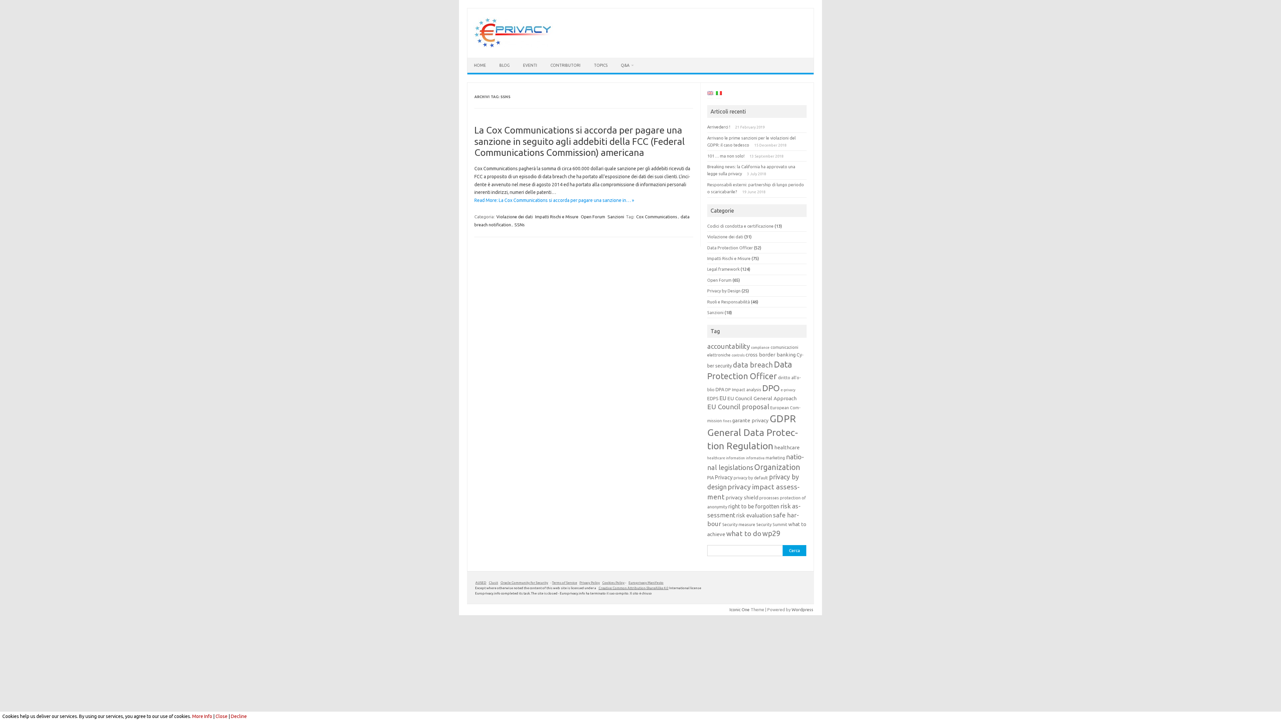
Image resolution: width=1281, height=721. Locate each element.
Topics (600, 65)
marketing (775, 457)
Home (480, 65)
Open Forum (593, 216)
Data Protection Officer (730, 247)
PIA (710, 477)
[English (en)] (710, 94)
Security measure (738, 524)
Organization (777, 467)
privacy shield (742, 497)
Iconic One (740, 609)
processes (769, 497)
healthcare (787, 447)
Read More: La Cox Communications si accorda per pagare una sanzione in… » (554, 200)
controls (738, 355)
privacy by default (751, 477)
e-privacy (788, 390)
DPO (771, 388)
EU (723, 398)
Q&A (625, 65)
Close (222, 716)
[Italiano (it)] (719, 94)
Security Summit (771, 524)
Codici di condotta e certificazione (740, 226)
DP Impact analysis (743, 389)
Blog (504, 65)
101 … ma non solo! (726, 156)
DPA (720, 389)
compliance (760, 347)
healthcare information (726, 458)
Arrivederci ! (718, 127)
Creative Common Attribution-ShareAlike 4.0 (633, 588)
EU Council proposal (738, 407)
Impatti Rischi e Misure (556, 216)
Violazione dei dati (514, 216)
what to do (743, 533)
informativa (755, 458)
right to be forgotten (753, 506)
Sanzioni (615, 216)
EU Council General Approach (762, 398)
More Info (202, 716)
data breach (753, 365)
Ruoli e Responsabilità (728, 301)
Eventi (530, 65)
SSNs (519, 224)
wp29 (771, 533)
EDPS (713, 398)
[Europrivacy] (513, 46)
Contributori (565, 65)
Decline (239, 716)
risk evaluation (754, 515)
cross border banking (771, 354)
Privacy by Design (724, 290)
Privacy (724, 477)
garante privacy (750, 420)
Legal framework (723, 269)
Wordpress (802, 609)
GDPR (783, 418)
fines (727, 421)
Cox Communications (656, 216)
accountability (728, 346)
